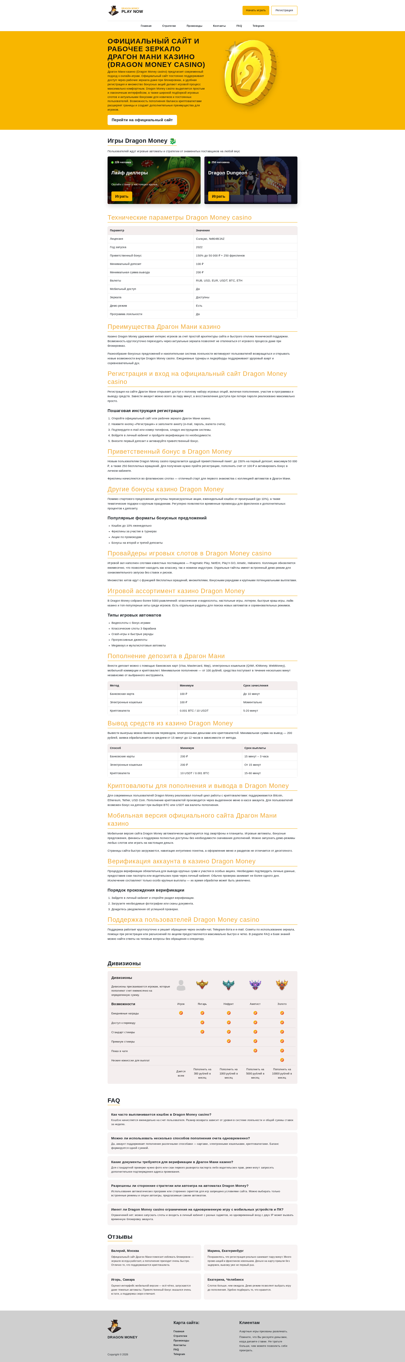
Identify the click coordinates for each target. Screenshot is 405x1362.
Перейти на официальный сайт (142, 120)
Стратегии (169, 26)
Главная (146, 26)
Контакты (219, 26)
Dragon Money (122, 1337)
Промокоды (194, 26)
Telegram (258, 26)
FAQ (239, 26)
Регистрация (284, 10)
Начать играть (256, 10)
